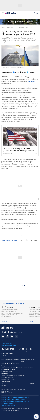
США (35, 240)
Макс (17, 72)
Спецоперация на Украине (20, 21)
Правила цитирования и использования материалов (15, 397)
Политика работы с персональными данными (13, 399)
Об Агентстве (5, 341)
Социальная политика (7, 403)
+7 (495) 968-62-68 (25, 350)
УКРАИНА (23, 240)
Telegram (32, 72)
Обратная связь (6, 343)
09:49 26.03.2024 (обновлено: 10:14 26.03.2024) (14, 27)
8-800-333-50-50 (7, 354)
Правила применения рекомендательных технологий (15, 401)
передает (31, 81)
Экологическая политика (8, 405)
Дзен (24, 72)
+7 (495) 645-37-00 (7, 349)
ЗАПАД (29, 240)
